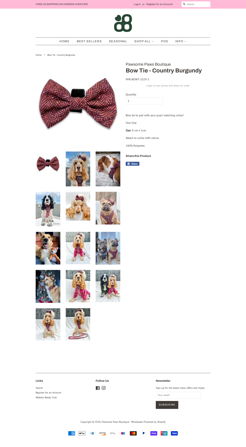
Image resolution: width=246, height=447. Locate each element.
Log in (137, 4)
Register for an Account (159, 4)
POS (164, 41)
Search (39, 387)
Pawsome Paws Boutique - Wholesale (122, 421)
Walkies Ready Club (46, 397)
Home (64, 41)
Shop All (142, 41)
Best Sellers (89, 41)
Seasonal (118, 41)
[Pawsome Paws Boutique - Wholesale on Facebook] (98, 388)
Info (179, 41)
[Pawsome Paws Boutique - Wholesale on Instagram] (104, 388)
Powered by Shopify (155, 421)
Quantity (131, 94)
